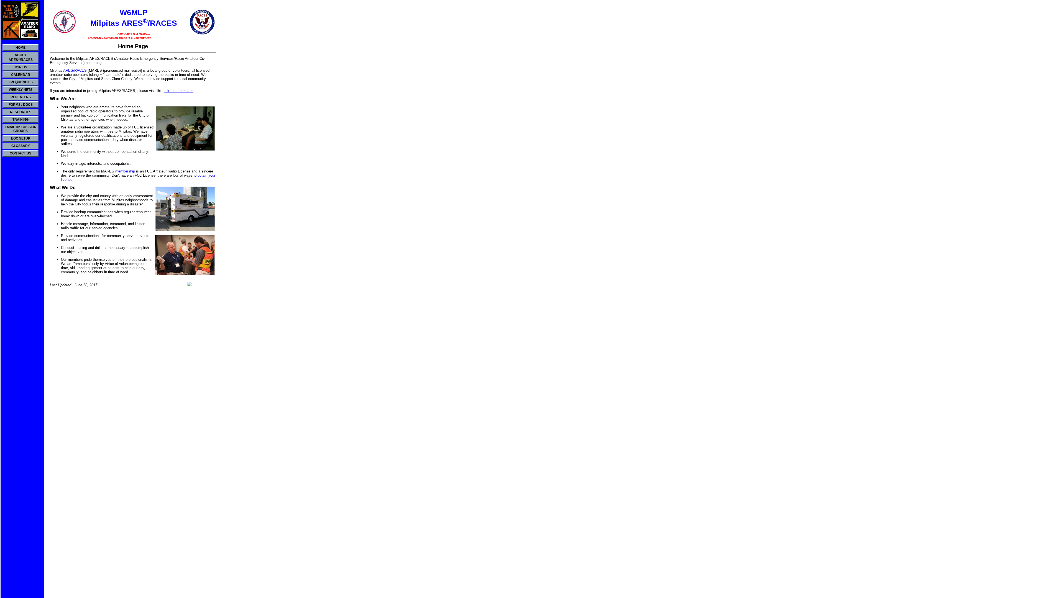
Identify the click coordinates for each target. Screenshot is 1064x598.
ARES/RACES (75, 70)
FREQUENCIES (21, 82)
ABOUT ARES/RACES (21, 57)
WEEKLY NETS (20, 90)
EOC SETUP (20, 138)
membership (125, 171)
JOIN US (20, 67)
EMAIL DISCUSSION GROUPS (21, 129)
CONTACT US (20, 153)
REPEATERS (21, 97)
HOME (20, 48)
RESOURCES (20, 112)
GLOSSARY (20, 146)
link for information (178, 91)
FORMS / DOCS (21, 105)
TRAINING (20, 120)
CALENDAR (20, 75)
